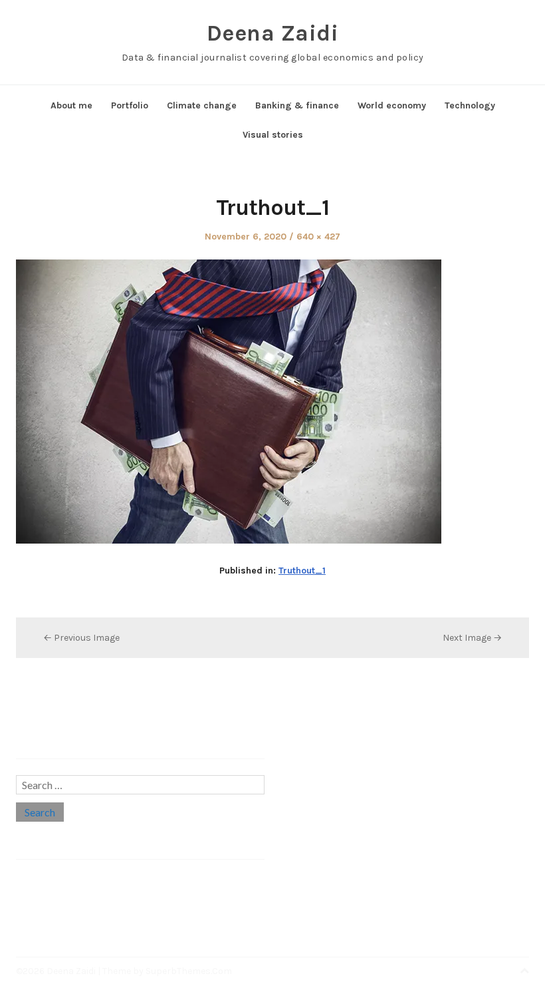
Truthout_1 (302, 570)
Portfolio (129, 105)
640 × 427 (318, 236)
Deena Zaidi (273, 33)
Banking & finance (297, 105)
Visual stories (273, 134)
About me (71, 105)
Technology (470, 105)
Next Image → (472, 637)
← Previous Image (81, 637)
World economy (392, 105)
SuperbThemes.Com (189, 971)
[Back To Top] (524, 971)
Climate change (202, 105)
